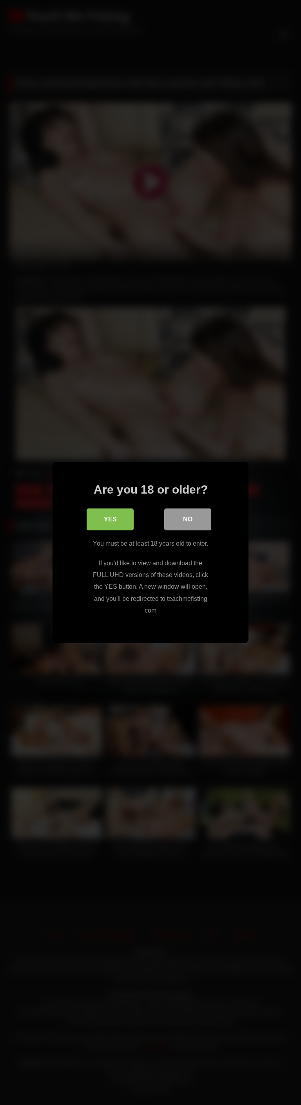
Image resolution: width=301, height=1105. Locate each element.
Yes (110, 519)
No (187, 519)
